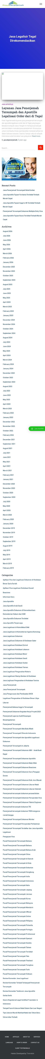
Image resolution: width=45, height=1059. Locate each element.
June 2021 (7, 457)
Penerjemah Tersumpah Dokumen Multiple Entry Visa (23, 211)
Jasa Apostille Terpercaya (13, 623)
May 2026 (6, 245)
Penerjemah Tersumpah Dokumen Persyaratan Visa (22, 798)
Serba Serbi (7, 995)
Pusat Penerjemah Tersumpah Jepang (17, 890)
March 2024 (7, 360)
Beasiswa (6, 592)
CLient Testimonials (22, 1048)
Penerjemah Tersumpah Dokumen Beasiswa (19, 767)
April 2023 (6, 404)
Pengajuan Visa (9, 837)
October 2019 (8, 537)
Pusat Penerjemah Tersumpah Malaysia (18, 903)
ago (22, 140)
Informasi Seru (8, 597)
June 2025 (7, 293)
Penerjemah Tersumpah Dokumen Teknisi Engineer (22, 802)
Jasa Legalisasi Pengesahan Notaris (17, 672)
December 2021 (9, 439)
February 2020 (8, 519)
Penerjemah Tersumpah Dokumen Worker (18, 819)
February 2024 (8, 364)
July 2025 (6, 289)
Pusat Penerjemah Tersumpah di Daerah (18, 859)
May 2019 (6, 555)
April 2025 (6, 302)
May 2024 (6, 351)
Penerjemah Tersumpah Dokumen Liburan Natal (21, 785)
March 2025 (7, 307)
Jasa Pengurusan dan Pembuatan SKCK (18, 694)
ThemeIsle (30, 1053)
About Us (26, 1037)
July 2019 (6, 550)
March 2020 (7, 515)
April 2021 (6, 466)
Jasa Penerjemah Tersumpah (14, 689)
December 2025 (9, 267)
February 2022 (8, 435)
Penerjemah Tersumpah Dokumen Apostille (19, 758)
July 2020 (6, 501)
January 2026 (8, 262)
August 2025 (7, 284)
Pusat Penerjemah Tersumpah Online (17, 916)
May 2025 (6, 298)
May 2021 (6, 462)
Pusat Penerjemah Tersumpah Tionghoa (18, 965)
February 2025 (8, 311)
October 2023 (8, 377)
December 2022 (9, 422)
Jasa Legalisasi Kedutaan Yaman (15, 667)
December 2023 (9, 373)
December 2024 (9, 320)
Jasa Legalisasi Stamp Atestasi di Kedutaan (19, 676)
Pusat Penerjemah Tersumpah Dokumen (18, 868)
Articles (16, 1037)
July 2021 (6, 453)
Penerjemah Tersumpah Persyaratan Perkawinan (21, 824)
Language (9, 1042)
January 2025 (8, 315)
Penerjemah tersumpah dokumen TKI (17, 807)
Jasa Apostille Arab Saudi (12, 606)
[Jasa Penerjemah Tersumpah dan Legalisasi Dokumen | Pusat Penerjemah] (14, 4)
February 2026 (8, 258)
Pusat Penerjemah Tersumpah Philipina (18, 921)
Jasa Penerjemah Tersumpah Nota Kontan (19, 190)
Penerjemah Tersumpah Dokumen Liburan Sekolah (22, 789)
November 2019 (9, 532)
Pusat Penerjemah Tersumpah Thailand (18, 961)
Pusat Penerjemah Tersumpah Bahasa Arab (19, 850)
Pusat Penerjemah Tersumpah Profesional (19, 934)
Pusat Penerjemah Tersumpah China (16, 854)
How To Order (22, 1042)
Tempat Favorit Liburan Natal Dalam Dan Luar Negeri (22, 1008)
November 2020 (9, 488)
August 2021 (7, 448)
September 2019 (9, 541)
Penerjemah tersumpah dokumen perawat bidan (21, 793)
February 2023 (8, 413)
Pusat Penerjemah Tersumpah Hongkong (18, 872)
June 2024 (7, 346)
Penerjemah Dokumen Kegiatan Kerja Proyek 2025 (22, 712)
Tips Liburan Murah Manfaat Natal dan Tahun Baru (21, 1013)
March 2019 (7, 563)
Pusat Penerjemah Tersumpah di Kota (17, 863)
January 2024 (8, 369)
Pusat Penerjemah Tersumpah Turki (16, 969)
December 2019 (9, 528)
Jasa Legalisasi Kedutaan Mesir (15, 654)
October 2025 (8, 276)
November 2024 (9, 324)
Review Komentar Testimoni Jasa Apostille (19, 991)
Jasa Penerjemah (9, 685)
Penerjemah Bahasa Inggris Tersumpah (18, 707)
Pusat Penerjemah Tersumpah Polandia (18, 925)
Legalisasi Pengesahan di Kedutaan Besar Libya (21, 698)
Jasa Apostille (7, 104)
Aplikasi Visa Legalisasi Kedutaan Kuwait (18, 588)
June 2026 (7, 240)
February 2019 (8, 568)
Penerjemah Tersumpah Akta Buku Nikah (18, 729)
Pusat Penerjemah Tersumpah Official (17, 912)
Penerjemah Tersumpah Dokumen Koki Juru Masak (22, 780)
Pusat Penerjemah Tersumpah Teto (16, 956)
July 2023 (6, 391)
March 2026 (7, 253)
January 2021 (8, 479)
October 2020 (8, 493)
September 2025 (9, 280)
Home (7, 1037)
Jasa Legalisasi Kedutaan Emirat (15, 645)
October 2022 (8, 431)
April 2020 (6, 510)
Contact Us (35, 1042)
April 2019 (6, 559)
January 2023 (8, 417)
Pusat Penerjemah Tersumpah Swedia (17, 943)
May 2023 (6, 400)
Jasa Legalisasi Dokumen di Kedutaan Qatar (19, 641)
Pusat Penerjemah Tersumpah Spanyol (17, 938)
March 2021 (7, 470)
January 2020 (8, 524)
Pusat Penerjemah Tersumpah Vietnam (17, 974)
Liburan (6, 703)
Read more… (36, 136)
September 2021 (9, 444)
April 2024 (6, 355)
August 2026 (7, 231)
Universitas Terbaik (10, 1017)
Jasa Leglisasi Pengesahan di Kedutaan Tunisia (21, 680)
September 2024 (9, 333)
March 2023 (7, 408)
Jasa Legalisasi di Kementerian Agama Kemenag (21, 632)
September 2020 (9, 497)
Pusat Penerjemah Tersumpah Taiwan (17, 947)
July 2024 (6, 342)
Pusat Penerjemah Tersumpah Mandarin (18, 907)
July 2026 (6, 236)
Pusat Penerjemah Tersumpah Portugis (18, 930)
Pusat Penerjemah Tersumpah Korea (17, 899)
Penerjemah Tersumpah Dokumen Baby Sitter (20, 763)
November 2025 (9, 271)
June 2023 (7, 395)
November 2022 (9, 426)
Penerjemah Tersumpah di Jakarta (16, 746)
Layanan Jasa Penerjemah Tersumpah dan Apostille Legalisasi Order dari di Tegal (22, 112)
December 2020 (9, 484)
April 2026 (6, 249)
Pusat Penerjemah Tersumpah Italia (16, 885)
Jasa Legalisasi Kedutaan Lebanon (16, 649)
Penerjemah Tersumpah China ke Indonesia (19, 733)
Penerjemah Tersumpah (12, 724)
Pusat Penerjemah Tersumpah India (16, 876)
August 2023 (7, 386)
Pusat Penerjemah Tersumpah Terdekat (18, 952)
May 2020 (6, 506)
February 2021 (8, 475)
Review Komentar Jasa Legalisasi (15, 978)
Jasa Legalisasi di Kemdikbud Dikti (16, 627)
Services (37, 1037)
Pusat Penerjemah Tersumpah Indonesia (18, 881)
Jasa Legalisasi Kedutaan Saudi (15, 658)
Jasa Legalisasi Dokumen (12, 636)
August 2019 (7, 546)
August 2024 (7, 338)
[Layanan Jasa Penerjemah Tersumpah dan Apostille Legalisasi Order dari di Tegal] (22, 86)
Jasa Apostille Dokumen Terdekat (15, 618)
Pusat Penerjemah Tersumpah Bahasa (17, 841)
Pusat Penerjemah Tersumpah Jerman (17, 894)
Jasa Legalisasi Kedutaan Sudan (15, 663)
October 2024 (8, 329)
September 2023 (9, 382)
